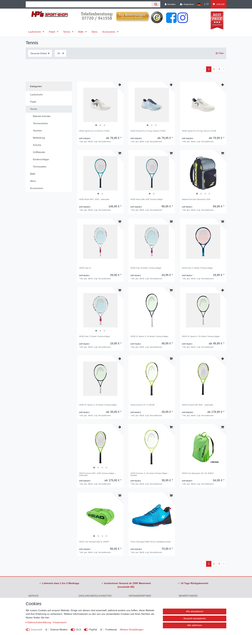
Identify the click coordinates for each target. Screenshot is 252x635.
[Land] (199, 4)
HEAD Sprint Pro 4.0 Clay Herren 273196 (199, 131)
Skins (94, 31)
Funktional (111, 629)
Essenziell (36, 629)
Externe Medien (59, 629)
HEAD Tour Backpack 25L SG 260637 (198, 473)
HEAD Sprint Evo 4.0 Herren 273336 (94, 131)
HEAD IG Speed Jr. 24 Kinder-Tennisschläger (98, 405)
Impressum (60, 622)
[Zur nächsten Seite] (223, 69)
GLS (78, 629)
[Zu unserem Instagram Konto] (182, 21)
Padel (52, 31)
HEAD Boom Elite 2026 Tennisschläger (146, 199)
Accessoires (109, 31)
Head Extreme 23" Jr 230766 (142, 405)
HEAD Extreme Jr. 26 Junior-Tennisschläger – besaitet (149, 474)
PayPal (93, 629)
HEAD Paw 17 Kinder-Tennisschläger (197, 268)
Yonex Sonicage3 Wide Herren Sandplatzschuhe (150, 542)
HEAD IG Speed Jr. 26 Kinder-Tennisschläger (149, 336)
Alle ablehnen (194, 625)
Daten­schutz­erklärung (39, 622)
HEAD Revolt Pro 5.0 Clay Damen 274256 (147, 131)
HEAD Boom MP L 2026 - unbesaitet (94, 199)
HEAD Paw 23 (85, 268)
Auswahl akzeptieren (194, 618)
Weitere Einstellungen (131, 629)
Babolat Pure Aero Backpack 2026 (196, 199)
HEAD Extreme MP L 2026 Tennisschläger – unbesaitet (97, 474)
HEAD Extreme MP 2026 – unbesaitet (197, 405)
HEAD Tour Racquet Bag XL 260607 (94, 542)
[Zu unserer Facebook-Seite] (171, 21)
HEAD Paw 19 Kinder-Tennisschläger (145, 268)
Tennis (67, 31)
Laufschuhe (34, 31)
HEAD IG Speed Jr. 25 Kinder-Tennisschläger (201, 336)
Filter (221, 53)
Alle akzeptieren (194, 611)
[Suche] (155, 4)
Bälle (81, 31)
